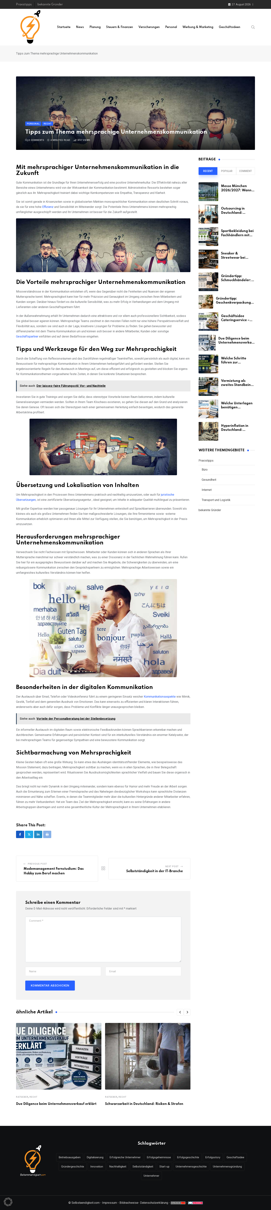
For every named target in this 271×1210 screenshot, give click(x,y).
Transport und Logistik (216, 500)
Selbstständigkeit (143, 1166)
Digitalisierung (95, 1157)
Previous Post (37, 864)
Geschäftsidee (235, 1157)
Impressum (109, 1202)
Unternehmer (151, 1175)
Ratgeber (22, 1097)
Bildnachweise (128, 1202)
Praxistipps (24, 4)
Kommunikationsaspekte (160, 696)
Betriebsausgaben (70, 1157)
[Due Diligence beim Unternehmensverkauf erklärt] (207, 343)
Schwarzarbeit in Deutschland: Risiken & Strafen (144, 1104)
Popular (226, 171)
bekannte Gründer (50, 4)
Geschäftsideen (229, 27)
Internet (207, 490)
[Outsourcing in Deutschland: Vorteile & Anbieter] (208, 214)
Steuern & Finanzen (119, 27)
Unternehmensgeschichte (191, 1166)
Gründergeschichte (72, 1166)
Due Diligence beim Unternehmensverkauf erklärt (56, 1104)
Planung (95, 27)
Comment (245, 171)
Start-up (164, 1166)
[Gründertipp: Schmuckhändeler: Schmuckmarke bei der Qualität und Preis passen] (208, 281)
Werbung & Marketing (198, 27)
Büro (205, 469)
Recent (208, 171)
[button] (180, 1012)
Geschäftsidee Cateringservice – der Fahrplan (235, 320)
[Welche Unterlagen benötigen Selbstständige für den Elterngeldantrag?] (208, 409)
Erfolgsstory (212, 1157)
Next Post (172, 866)
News (80, 27)
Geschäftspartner (27, 336)
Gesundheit (209, 479)
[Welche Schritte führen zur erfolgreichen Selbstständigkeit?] (208, 364)
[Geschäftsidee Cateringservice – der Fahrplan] (208, 321)
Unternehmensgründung (227, 1166)
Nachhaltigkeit (117, 1166)
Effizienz (47, 207)
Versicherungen (149, 27)
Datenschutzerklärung (154, 1202)
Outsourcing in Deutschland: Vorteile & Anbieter (236, 213)
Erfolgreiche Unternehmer (125, 1157)
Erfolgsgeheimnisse (159, 1157)
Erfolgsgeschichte (188, 1157)
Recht (33, 1097)
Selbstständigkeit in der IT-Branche (154, 871)
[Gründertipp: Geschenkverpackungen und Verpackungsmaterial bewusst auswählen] (206, 302)
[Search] (253, 27)
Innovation (96, 1166)
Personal (171, 27)
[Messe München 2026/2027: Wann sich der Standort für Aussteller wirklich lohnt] (208, 191)
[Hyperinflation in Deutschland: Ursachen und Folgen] (208, 431)
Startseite (63, 27)
